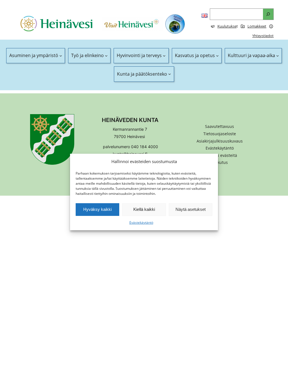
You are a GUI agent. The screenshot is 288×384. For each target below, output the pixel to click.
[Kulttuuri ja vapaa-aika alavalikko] (277, 55)
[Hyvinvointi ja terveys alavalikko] (164, 55)
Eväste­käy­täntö (141, 222)
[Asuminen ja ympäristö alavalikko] (60, 55)
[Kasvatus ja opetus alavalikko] (217, 55)
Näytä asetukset (191, 209)
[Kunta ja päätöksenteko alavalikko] (169, 74)
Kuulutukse (227, 26)
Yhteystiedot (263, 35)
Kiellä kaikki (144, 209)
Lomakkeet (257, 26)
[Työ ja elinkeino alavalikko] (106, 55)
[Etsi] (268, 14)
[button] (219, 155)
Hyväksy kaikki (97, 209)
